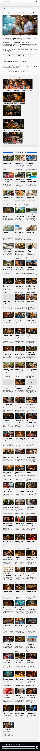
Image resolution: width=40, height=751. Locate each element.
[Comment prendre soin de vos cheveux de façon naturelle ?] (31, 553)
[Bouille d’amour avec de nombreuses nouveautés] (31, 382)
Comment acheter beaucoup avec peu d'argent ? (13, 130)
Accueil (3, 8)
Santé (14, 744)
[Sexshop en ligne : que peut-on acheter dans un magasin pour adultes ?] (8, 382)
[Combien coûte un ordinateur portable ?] (31, 569)
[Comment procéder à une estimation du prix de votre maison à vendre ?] (20, 382)
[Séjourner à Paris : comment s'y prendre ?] (20, 569)
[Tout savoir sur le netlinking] (20, 451)
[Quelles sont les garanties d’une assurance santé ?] (31, 451)
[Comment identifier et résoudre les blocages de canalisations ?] (31, 157)
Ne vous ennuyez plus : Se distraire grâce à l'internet (31, 697)
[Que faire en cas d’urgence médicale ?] (8, 433)
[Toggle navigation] (3, 5)
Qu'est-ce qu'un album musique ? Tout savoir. (12, 143)
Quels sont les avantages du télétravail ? (30, 491)
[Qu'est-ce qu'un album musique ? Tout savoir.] (12, 137)
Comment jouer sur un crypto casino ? (7, 354)
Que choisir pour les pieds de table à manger (8, 406)
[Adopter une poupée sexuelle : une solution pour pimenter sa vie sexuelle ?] (8, 297)
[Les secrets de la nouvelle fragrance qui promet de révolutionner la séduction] (8, 175)
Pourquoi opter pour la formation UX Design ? (20, 269)
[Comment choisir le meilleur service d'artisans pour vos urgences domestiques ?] (20, 175)
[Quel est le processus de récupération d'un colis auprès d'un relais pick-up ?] (31, 314)
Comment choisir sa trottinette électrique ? (31, 507)
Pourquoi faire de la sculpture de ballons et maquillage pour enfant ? (17, 90)
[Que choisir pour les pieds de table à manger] (8, 399)
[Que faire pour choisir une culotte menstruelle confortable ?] (8, 691)
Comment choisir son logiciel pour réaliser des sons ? (8, 713)
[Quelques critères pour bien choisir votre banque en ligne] (8, 673)
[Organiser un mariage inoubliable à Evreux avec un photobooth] (31, 245)
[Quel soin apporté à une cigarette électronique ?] (8, 725)
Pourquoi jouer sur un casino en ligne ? (19, 354)
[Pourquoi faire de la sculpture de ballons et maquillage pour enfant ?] (17, 84)
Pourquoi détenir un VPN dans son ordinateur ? (31, 713)
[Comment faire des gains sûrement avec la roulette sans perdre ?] (31, 536)
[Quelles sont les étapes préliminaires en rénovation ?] (20, 501)
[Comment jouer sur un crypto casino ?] (8, 348)
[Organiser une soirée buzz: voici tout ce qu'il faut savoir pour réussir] (8, 451)
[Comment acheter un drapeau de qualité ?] (20, 330)
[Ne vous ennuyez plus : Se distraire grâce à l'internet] (31, 691)
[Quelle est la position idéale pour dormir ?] (8, 569)
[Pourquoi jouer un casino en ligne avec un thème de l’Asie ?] (31, 673)
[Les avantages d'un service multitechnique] (20, 416)
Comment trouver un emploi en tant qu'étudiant (20, 370)
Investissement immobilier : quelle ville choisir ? (31, 644)
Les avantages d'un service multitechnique (19, 422)
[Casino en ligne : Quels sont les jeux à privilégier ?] (8, 638)
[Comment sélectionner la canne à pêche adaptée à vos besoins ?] (8, 157)
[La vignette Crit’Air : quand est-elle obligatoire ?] (20, 399)
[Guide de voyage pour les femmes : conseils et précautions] (8, 263)
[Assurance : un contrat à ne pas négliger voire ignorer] (8, 603)
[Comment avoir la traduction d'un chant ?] (12, 110)
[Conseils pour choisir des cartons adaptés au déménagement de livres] (31, 192)
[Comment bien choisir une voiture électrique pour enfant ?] (20, 467)
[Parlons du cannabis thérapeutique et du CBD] (20, 638)
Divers (7, 8)
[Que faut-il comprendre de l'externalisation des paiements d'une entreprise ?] (20, 280)
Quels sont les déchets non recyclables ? (7, 473)
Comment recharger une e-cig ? (19, 713)
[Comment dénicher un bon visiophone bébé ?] (20, 691)
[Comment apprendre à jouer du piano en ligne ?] (31, 467)
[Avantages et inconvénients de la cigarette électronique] (20, 485)
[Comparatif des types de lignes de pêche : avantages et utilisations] (31, 210)
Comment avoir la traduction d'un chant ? (12, 116)
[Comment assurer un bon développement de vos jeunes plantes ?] (8, 330)
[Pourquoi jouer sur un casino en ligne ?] (20, 348)
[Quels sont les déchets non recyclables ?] (8, 467)
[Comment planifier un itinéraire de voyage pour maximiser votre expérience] (8, 227)
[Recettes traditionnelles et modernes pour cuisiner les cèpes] (20, 245)
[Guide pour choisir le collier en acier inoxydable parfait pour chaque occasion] (8, 245)
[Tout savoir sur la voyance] (8, 536)
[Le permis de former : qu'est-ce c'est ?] (8, 485)
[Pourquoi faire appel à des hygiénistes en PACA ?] (20, 314)
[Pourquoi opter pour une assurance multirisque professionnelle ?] (20, 656)
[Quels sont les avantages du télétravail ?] (31, 485)
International (9, 744)
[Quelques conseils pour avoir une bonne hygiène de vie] (31, 364)
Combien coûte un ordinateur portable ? (31, 575)
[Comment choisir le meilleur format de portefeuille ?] (20, 519)
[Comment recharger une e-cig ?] (20, 707)
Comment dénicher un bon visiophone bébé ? (20, 697)
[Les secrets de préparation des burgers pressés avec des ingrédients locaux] (20, 192)
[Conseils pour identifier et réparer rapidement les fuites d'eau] (31, 227)
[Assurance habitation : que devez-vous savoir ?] (31, 620)
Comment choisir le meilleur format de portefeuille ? (20, 525)
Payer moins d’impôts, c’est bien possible (19, 679)
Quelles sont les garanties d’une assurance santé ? (31, 457)
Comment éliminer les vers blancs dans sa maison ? (8, 370)
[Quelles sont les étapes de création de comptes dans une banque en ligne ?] (20, 603)
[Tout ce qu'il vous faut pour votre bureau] (31, 330)
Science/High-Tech (20, 744)
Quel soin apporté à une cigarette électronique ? (8, 731)
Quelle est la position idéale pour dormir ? (7, 575)
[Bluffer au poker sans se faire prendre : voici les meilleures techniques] (31, 656)
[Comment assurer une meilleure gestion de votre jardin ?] (20, 536)
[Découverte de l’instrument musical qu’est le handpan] (8, 416)
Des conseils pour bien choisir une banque (20, 627)
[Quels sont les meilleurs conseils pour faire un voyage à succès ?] (31, 603)
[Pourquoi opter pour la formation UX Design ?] (20, 263)
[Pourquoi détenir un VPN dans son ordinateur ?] (31, 707)
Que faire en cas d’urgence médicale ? (7, 440)
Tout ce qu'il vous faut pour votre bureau (31, 337)
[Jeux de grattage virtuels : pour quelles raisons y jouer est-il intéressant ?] (8, 656)
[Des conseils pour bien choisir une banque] (20, 620)
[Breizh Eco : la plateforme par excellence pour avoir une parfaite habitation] (31, 348)
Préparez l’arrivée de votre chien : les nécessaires (14, 103)
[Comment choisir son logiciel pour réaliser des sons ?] (8, 707)
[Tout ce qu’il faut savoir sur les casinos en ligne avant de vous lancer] (20, 297)
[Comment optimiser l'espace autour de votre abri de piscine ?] (31, 175)
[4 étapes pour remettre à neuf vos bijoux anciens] (31, 280)
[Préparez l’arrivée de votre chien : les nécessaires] (14, 97)
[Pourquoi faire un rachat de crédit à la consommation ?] (20, 433)
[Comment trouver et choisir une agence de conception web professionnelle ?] (8, 314)
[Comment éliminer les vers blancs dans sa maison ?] (8, 364)
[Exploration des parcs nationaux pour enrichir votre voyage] (20, 210)
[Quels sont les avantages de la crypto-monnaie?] (8, 553)
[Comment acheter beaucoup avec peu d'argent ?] (13, 124)
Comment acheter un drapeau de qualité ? (20, 337)
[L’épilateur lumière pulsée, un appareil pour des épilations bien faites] (8, 501)
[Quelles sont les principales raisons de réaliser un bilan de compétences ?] (31, 399)
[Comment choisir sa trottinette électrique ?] (31, 501)
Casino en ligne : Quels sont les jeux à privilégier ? (8, 644)
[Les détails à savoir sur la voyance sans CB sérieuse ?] (8, 620)
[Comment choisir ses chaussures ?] (31, 519)
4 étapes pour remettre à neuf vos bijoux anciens (31, 286)
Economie (3, 744)
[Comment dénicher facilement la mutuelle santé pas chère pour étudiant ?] (20, 553)
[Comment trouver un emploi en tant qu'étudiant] (20, 364)
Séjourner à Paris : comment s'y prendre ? (20, 575)
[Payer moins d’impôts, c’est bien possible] (20, 673)
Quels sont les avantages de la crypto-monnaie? (8, 559)
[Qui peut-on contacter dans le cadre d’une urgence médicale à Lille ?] (31, 416)
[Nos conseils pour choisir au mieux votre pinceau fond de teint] (8, 519)
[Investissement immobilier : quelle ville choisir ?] (31, 638)
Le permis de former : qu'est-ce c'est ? (8, 491)
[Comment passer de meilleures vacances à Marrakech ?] (8, 587)
